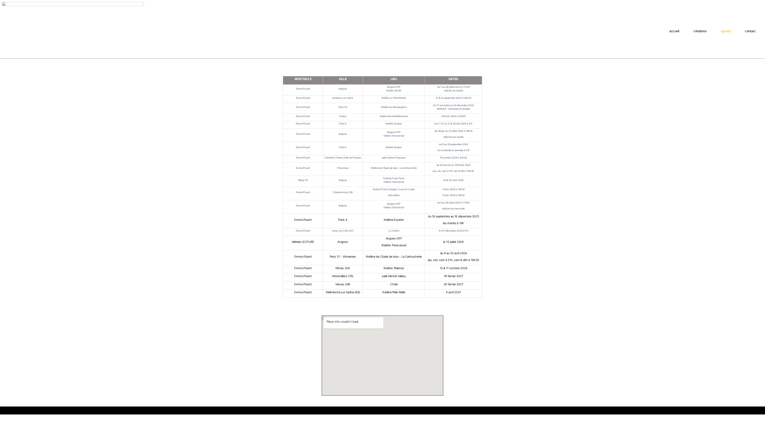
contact (750, 31)
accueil (674, 31)
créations (700, 31)
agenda (726, 31)
